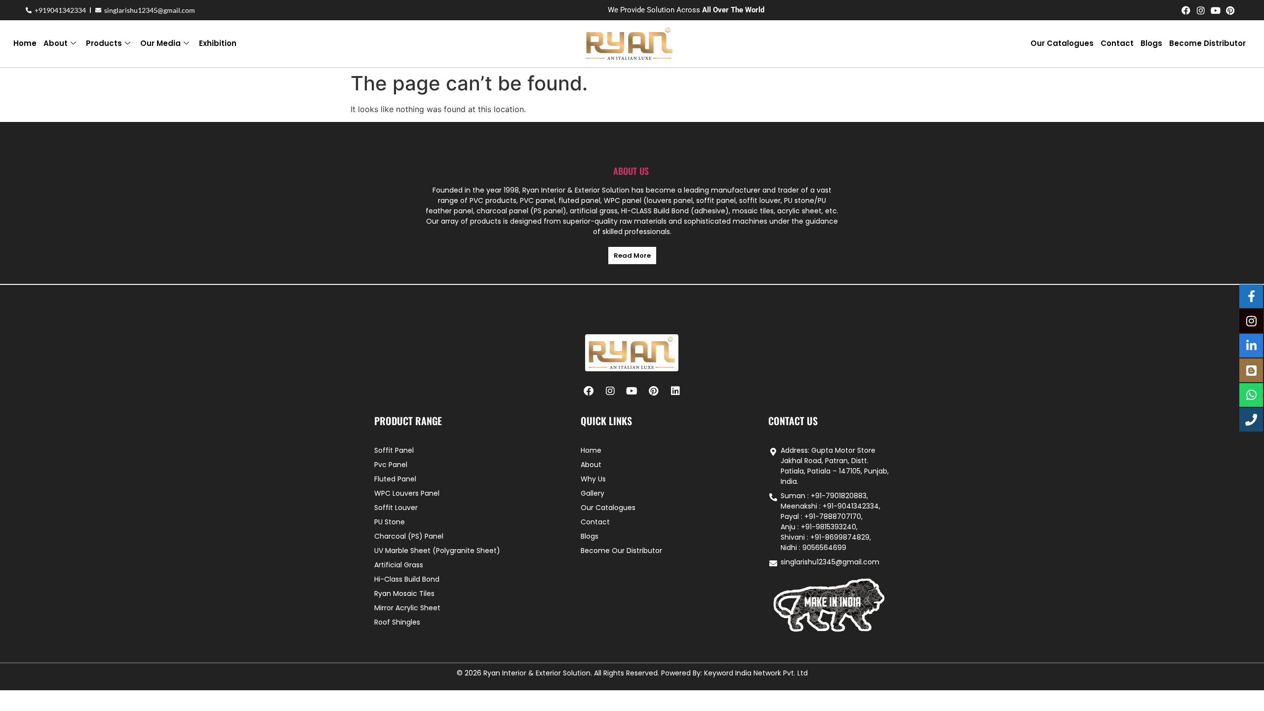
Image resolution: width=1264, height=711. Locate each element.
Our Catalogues (1062, 43)
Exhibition (218, 43)
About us (631, 170)
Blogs (1151, 43)
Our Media (160, 43)
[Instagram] (1200, 10)
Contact (1117, 43)
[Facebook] (1186, 10)
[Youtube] (1215, 10)
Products (104, 43)
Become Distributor (1207, 43)
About (55, 43)
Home (25, 43)
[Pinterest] (1230, 10)
